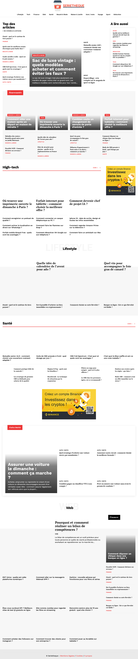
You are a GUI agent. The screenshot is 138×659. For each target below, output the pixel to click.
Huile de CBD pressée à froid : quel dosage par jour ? (111, 149)
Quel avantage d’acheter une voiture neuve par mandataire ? (14, 78)
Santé (5, 72)
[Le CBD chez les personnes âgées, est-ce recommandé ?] (75, 379)
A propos (88, 656)
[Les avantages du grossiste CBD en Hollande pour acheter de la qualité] (7, 379)
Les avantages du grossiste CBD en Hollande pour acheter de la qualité (23, 379)
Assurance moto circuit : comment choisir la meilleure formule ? (114, 454)
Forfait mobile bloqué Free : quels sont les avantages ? (17, 234)
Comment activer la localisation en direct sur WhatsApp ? (18, 226)
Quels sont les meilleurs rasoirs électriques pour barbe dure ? (14, 47)
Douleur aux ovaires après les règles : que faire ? (124, 370)
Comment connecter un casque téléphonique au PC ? (49, 219)
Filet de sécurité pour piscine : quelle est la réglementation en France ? (47, 150)
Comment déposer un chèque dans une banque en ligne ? (112, 138)
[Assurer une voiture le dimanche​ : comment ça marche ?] (31, 460)
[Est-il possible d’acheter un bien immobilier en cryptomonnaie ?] (52, 291)
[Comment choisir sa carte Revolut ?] (86, 291)
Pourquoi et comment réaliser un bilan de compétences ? (72, 526)
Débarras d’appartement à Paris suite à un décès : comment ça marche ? (79, 149)
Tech (114, 62)
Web (114, 41)
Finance (5, 41)
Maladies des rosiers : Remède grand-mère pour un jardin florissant (14, 138)
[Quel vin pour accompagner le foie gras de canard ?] (95, 139)
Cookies (79, 656)
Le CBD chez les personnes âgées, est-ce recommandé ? (91, 379)
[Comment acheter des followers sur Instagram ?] (18, 625)
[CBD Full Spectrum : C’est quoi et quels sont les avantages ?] (86, 342)
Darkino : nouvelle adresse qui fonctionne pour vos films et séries (85, 578)
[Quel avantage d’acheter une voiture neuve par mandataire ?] (77, 438)
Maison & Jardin (8, 62)
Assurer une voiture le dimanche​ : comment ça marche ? (30, 471)
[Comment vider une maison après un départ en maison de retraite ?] (20, 112)
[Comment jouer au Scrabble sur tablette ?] (85, 625)
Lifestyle (41, 142)
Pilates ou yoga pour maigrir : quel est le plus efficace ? (90, 370)
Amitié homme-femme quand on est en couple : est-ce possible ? (122, 55)
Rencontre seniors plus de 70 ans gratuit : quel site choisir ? (84, 609)
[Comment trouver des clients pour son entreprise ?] (51, 625)
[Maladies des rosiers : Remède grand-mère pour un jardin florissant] (30, 139)
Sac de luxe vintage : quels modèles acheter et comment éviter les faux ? (54, 67)
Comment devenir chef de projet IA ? (85, 202)
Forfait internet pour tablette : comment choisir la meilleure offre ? (50, 205)
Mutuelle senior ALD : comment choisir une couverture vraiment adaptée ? (93, 48)
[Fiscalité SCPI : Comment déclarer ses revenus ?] (30, 150)
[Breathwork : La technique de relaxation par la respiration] (41, 379)
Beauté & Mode (8, 51)
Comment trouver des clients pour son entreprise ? (51, 640)
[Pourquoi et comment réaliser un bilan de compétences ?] (27, 532)
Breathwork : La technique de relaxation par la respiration (57, 379)
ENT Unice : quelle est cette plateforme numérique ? (14, 578)
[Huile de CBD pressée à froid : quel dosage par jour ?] (128, 150)
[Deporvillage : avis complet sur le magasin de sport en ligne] (96, 64)
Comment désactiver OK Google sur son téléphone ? (123, 65)
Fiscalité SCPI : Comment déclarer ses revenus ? (14, 149)
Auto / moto (7, 82)
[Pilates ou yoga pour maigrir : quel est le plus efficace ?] (75, 370)
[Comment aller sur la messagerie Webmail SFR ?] (51, 563)
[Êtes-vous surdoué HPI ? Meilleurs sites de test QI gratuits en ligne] (18, 594)
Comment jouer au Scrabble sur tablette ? (83, 640)
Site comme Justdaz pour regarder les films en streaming (122, 45)
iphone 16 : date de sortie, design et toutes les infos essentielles (85, 219)
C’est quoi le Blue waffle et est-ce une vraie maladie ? (118, 357)
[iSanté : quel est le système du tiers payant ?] (18, 291)
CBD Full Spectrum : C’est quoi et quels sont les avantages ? (15, 68)
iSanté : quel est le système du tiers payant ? (14, 37)
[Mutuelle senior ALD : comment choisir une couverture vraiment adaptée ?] (96, 31)
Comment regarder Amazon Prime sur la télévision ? (84, 226)
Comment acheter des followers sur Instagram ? (18, 640)
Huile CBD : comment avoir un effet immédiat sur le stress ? (125, 379)
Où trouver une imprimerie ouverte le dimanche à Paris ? (123, 74)
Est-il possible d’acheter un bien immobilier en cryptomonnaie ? (49, 306)
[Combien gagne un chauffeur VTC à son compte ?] (77, 469)
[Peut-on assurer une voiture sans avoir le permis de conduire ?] (115, 469)
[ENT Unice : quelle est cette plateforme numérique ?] (18, 563)
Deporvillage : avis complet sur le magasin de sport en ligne (94, 80)
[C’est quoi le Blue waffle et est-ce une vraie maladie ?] (119, 342)
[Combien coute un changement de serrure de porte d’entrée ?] (85, 112)
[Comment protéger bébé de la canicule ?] (7, 370)
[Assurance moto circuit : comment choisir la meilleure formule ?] (115, 438)
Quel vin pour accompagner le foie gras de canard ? (79, 138)
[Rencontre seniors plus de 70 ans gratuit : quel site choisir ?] (85, 594)
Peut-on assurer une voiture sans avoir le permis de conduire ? (114, 485)
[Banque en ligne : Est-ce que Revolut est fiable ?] (119, 291)
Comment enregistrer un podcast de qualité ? (18, 219)
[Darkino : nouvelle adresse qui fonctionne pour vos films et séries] (85, 563)
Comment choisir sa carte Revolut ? (84, 305)
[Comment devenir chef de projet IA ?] (85, 186)
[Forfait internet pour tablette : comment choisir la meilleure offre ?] (118, 112)
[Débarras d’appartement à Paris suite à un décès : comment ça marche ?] (95, 150)
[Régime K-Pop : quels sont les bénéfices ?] (41, 370)
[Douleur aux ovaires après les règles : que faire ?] (108, 370)
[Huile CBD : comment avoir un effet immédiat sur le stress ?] (108, 379)
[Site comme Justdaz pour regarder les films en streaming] (51, 594)
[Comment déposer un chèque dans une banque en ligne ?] (128, 139)
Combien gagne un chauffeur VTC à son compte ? (75, 485)
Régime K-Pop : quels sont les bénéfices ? (57, 370)
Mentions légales (67, 656)
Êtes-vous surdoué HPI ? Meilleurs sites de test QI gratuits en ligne (17, 609)
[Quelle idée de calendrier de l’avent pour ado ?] (63, 139)
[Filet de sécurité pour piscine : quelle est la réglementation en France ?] (63, 150)
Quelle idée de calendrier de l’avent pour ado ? (47, 138)
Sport (86, 75)
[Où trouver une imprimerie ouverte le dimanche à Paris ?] (53, 112)
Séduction (116, 51)
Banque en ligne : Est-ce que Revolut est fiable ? (119, 306)
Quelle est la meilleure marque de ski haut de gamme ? (121, 35)
